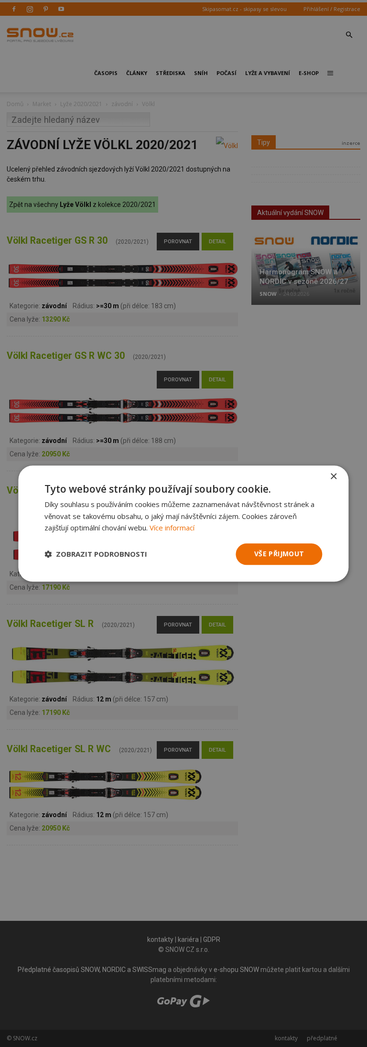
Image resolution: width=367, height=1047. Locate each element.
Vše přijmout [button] (279, 553)
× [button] (333, 476)
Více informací (172, 528)
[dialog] (183, 523)
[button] (95, 554)
